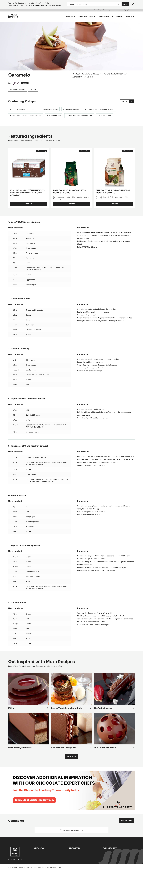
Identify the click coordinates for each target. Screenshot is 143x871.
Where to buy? (110, 848)
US (131, 101)
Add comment (126, 821)
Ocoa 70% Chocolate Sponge (23, 109)
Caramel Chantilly (72, 109)
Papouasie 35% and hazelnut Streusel (26, 116)
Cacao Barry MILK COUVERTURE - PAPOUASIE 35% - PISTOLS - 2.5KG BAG (46, 426)
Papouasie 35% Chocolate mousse (100, 109)
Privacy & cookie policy (41, 867)
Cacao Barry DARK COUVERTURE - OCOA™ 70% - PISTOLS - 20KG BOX (45, 269)
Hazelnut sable (55, 116)
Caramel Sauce (105, 116)
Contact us (39, 848)
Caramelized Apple (50, 109)
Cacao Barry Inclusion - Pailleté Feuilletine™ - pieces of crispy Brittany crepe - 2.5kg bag (47, 480)
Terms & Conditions (25, 867)
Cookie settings (55, 867)
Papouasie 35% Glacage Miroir (80, 116)
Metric (124, 101)
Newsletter (74, 848)
